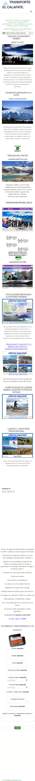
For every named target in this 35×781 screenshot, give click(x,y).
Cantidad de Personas (17, 699)
